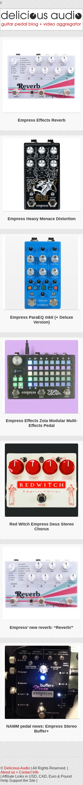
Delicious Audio (17, 768)
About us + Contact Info (19, 772)
